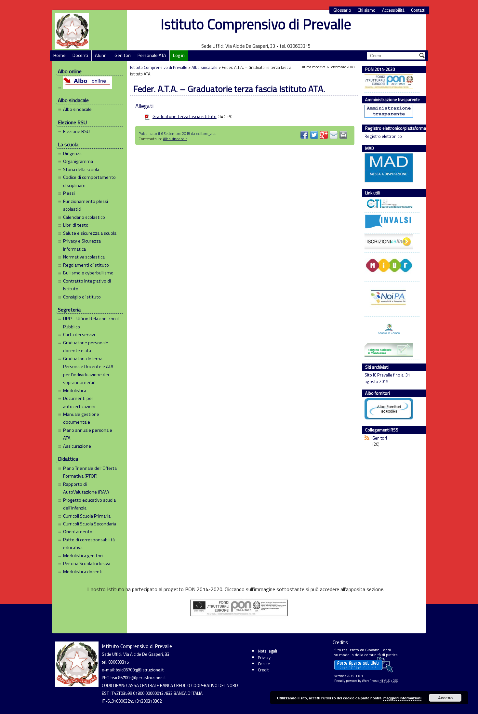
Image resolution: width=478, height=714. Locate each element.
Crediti (264, 670)
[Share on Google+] (324, 135)
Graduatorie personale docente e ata (85, 346)
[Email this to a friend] (334, 135)
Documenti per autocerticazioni (79, 402)
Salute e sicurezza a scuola (89, 233)
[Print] (343, 135)
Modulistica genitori (83, 555)
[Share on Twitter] (314, 135)
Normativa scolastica (84, 256)
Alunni (101, 55)
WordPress (369, 680)
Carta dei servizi (79, 334)
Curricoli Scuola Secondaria (89, 523)
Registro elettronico (383, 136)
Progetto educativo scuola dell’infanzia (89, 503)
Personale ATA (152, 55)
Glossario (342, 10)
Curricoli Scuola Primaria (87, 516)
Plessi (69, 193)
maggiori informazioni (402, 697)
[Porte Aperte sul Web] (363, 671)
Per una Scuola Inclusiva (86, 563)
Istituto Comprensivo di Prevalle (256, 24)
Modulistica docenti (82, 571)
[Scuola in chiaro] (390, 329)
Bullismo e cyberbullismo (88, 272)
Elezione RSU (76, 131)
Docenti (80, 55)
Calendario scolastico (84, 217)
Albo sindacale (77, 109)
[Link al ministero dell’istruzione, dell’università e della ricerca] (390, 266)
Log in (179, 55)
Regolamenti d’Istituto (86, 265)
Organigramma (78, 161)
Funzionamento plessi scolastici (85, 205)
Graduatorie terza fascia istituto (185, 116)
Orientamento (77, 531)
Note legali (267, 651)
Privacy (264, 657)
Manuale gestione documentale (81, 418)
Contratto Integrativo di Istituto (87, 284)
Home (59, 55)
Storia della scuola (81, 169)
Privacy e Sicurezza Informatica (82, 244)
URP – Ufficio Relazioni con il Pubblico (91, 322)
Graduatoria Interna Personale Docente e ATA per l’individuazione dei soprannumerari (88, 370)
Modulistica (74, 390)
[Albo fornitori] (390, 409)
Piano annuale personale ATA (87, 434)
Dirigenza (72, 153)
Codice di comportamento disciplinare (89, 181)
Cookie (264, 663)
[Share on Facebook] (304, 135)
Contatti (418, 10)
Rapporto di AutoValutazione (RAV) (86, 488)
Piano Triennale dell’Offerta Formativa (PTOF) (90, 472)
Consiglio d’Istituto (82, 296)
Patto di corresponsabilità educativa (89, 543)
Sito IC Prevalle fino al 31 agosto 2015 (387, 378)
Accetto (445, 698)
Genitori (122, 55)
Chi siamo (367, 10)
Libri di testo (75, 225)
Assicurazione (77, 446)
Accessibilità (393, 10)
